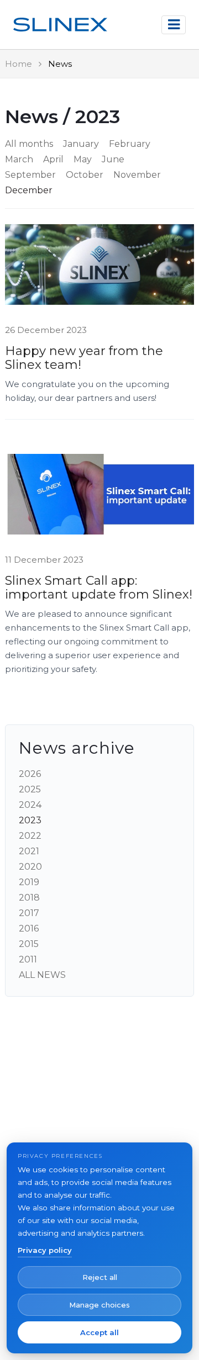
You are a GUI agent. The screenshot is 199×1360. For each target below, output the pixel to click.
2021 (29, 851)
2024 (30, 805)
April (53, 159)
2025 (30, 789)
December (29, 190)
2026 (30, 774)
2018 (29, 897)
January (81, 144)
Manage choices (99, 1304)
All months (29, 144)
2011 (28, 959)
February (129, 144)
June (113, 159)
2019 (29, 882)
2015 (29, 944)
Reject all (99, 1277)
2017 (29, 913)
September (30, 175)
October (84, 175)
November (137, 175)
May (83, 159)
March (19, 159)
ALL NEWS (42, 975)
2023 (30, 820)
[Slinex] (60, 24)
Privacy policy (45, 1250)
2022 (30, 835)
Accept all (99, 1332)
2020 (30, 866)
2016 (29, 928)
